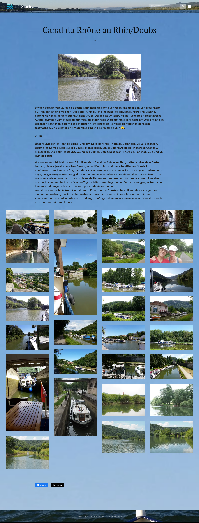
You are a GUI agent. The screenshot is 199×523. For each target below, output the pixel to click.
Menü (190, 6)
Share (43, 485)
